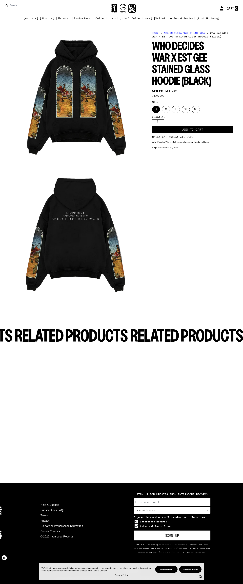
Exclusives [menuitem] (82, 18)
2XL (196, 109)
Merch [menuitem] (62, 18)
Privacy (44, 520)
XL (185, 109)
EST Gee (171, 91)
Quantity (158, 117)
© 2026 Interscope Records (56, 536)
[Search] (7, 5)
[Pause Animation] (4, 557)
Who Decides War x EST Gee (184, 33)
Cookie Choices (50, 531)
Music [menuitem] (46, 18)
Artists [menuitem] (31, 18)
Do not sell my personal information (61, 526)
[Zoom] (76, 99)
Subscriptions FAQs (52, 510)
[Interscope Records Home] (121, 8)
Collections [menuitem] (105, 18)
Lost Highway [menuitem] (208, 18)
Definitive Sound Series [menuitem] (174, 18)
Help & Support (49, 504)
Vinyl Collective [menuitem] (135, 18)
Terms (44, 515)
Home (155, 33)
